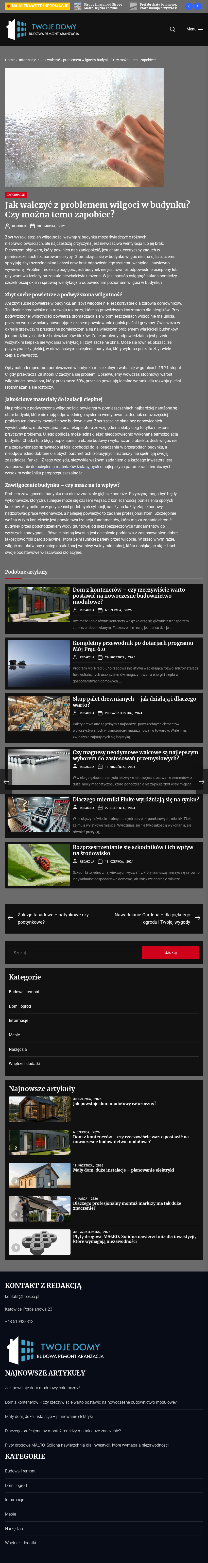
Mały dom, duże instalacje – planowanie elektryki (123, 1170)
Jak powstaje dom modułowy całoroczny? (114, 1103)
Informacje (16, 195)
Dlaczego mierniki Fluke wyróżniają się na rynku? (136, 799)
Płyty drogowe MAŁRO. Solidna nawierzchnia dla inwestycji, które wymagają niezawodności (134, 1239)
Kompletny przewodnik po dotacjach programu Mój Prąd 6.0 (133, 646)
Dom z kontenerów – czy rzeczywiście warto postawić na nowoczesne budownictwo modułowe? (129, 596)
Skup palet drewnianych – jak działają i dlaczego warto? (134, 702)
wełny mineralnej (109, 545)
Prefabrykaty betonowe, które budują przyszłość (103, 6)
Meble (14, 1035)
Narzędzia (18, 1049)
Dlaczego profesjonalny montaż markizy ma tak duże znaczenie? (127, 1206)
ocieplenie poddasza (115, 532)
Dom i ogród (20, 1006)
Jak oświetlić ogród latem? (160, 6)
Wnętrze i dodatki (24, 1063)
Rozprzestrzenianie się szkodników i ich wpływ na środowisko (133, 850)
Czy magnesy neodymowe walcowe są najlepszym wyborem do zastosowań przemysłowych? (135, 755)
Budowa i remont (24, 991)
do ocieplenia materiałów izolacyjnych (65, 466)
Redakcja (19, 226)
